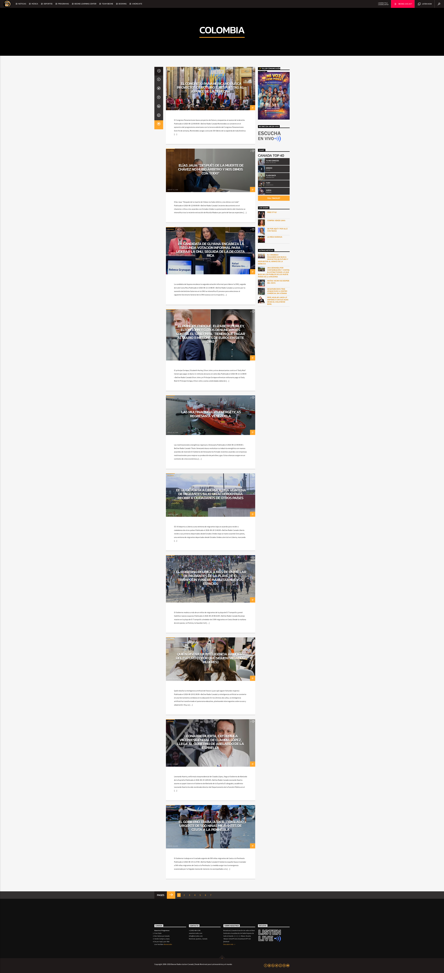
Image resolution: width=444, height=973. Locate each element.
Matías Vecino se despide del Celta (278, 282)
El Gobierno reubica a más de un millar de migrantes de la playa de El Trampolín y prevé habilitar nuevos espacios (211, 577)
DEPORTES (48, 3)
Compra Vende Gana (276, 220)
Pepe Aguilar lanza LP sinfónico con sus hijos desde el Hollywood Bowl (277, 300)
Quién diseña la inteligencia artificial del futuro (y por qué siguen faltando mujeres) (210, 658)
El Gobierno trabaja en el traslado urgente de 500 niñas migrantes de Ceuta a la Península (211, 825)
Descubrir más (228, 944)
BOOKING (123, 3)
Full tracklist (273, 198)
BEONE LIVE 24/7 (405, 3)
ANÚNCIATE (137, 3)
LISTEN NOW (427, 3)
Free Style (272, 212)
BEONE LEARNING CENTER (85, 3)
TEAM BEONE (107, 3)
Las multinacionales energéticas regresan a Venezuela (211, 414)
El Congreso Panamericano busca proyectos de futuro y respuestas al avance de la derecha (210, 87)
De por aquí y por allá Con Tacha (277, 230)
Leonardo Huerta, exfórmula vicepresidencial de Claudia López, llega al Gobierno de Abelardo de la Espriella (210, 741)
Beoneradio (168, 944)
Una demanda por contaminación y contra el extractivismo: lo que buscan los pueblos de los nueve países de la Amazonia (274, 272)
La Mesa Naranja (274, 237)
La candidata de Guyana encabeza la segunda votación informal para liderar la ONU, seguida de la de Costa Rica (210, 249)
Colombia (170, 69)
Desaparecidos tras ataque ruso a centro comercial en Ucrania (277, 291)
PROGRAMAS (63, 3)
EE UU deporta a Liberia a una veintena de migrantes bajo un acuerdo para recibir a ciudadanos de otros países (211, 494)
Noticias (22, 3)
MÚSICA (35, 3)
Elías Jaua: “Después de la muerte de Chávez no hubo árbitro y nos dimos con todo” (211, 169)
